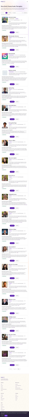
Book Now (17, 32)
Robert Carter (13, 299)
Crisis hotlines (2, 398)
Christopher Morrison (14, 36)
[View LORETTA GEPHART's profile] (5, 160)
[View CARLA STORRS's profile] (5, 354)
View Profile (12, 32)
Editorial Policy (3, 409)
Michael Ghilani (13, 229)
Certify (2, 386)
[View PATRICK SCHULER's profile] (5, 20)
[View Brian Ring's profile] (5, 90)
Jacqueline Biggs (13, 123)
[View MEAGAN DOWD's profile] (5, 214)
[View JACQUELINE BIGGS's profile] (5, 125)
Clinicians (16, 384)
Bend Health (12, 53)
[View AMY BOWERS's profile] (5, 178)
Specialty (10, 12)
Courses (2, 396)
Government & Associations (18, 389)
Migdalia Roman (13, 194)
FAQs (1, 397)
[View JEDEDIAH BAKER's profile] (5, 108)
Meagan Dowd (13, 211)
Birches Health (13, 70)
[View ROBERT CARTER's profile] (5, 302)
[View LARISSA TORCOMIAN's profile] (5, 267)
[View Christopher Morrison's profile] (5, 39)
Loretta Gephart (13, 158)
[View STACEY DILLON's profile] (5, 143)
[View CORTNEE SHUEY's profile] (5, 337)
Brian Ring (12, 88)
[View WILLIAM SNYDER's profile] (5, 319)
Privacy (2, 405)
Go (6, 12)
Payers (16, 386)
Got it (6, 415)
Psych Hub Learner (11, 18)
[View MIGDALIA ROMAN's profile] (5, 197)
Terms (1, 408)
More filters (25, 12)
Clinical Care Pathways (4, 389)
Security (2, 404)
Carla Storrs (12, 351)
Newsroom (16, 396)
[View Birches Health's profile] (5, 73)
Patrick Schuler (13, 17)
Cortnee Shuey (13, 334)
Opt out (3, 415)
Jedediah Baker (13, 105)
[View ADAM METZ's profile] (5, 284)
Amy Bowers (12, 175)
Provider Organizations (18, 385)
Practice (2, 385)
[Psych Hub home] (3, 1)
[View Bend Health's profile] (5, 56)
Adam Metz (12, 282)
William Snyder (13, 317)
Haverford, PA (4, 30)
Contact (16, 398)
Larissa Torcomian (13, 264)
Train (1, 384)
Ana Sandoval (12, 246)
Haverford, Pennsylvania (20, 37)
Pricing (2, 390)
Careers (16, 397)
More (18, 24)
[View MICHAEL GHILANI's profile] (5, 232)
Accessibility (2, 410)
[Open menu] (27, 1)
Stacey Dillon (12, 140)
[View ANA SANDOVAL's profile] (5, 249)
